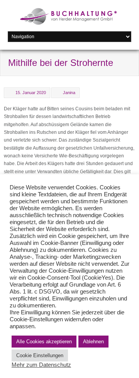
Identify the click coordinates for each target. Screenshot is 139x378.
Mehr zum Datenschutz (41, 365)
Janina (69, 92)
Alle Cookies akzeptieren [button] (44, 341)
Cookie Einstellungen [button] (39, 355)
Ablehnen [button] (93, 341)
